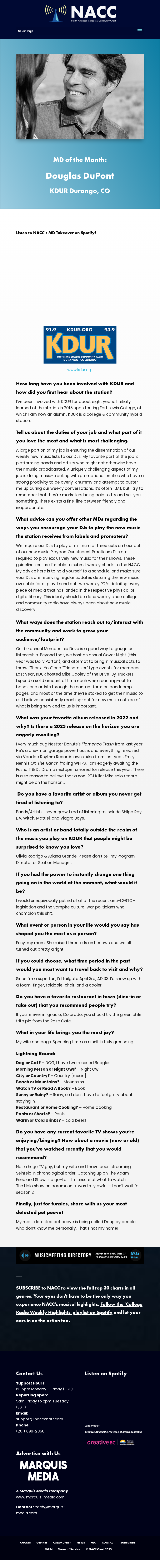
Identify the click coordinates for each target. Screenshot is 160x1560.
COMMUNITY (62, 1542)
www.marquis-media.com (40, 1497)
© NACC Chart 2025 (99, 1549)
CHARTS (25, 1542)
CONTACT (108, 1542)
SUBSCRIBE (127, 1542)
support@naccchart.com (39, 1419)
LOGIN (48, 1549)
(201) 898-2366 (30, 1431)
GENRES (42, 1542)
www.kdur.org (79, 369)
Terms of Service (69, 1549)
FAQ (93, 1542)
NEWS (81, 1542)
